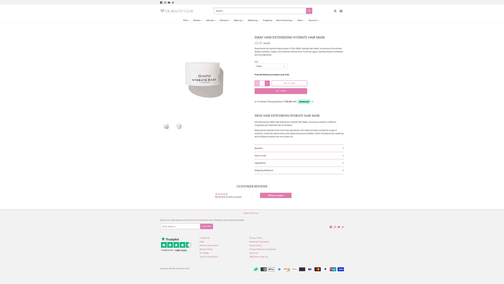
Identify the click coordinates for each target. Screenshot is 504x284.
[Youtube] (169, 2)
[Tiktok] (173, 2)
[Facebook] (161, 2)
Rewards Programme (259, 241)
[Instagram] (165, 2)
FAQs (202, 241)
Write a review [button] (275, 195)
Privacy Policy (255, 238)
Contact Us (205, 238)
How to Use (260, 155)
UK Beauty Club (182, 268)
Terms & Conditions (209, 256)
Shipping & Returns (264, 170)
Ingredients (260, 163)
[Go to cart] (341, 10)
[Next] (244, 75)
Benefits (259, 148)
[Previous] (164, 75)
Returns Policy (206, 249)
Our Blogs (204, 253)
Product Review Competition (262, 249)
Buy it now (281, 91)
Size (256, 62)
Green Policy (255, 245)
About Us (253, 253)
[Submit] (309, 11)
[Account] (335, 10)
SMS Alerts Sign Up (258, 256)
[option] (204, 75)
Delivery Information (209, 245)
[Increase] (267, 83)
